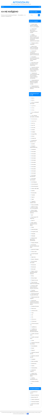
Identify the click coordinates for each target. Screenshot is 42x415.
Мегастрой (33, 269)
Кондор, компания (34, 242)
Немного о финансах (35, 399)
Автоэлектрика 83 (34, 184)
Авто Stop (33, 123)
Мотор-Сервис (34, 278)
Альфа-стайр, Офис (35, 188)
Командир (33, 233)
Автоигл (32, 136)
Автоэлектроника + (34, 186)
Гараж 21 (33, 197)
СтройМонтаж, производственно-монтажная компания (34, 330)
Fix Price (32, 107)
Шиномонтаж (33, 363)
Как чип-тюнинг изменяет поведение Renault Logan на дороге (34, 25)
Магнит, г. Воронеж (34, 259)
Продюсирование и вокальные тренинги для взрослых (34, 87)
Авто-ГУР (33, 125)
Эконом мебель (34, 367)
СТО (32, 314)
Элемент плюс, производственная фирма (33, 374)
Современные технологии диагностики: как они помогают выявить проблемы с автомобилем (34, 76)
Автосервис (33, 151)
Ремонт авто (33, 308)
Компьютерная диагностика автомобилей (33, 239)
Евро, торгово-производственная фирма (33, 224)
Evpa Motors (33, 105)
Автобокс (33, 129)
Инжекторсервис (34, 229)
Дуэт (32, 214)
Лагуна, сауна (34, 251)
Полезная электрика (35, 401)
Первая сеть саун (34, 280)
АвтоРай (33, 143)
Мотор (32, 275)
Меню (3, 6)
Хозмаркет (33, 359)
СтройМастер (33, 326)
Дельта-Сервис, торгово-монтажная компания (33, 211)
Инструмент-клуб (34, 231)
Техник (32, 340)
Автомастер (33, 138)
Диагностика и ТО (34, 397)
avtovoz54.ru (21, 2)
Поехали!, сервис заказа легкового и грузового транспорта (34, 287)
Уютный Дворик (34, 346)
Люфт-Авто (33, 257)
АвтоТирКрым (34, 182)
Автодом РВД (33, 134)
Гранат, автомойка (34, 204)
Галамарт (33, 194)
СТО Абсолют (33, 321)
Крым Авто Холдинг (35, 249)
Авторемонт (33, 149)
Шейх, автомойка (34, 361)
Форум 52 (33, 350)
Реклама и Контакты (35, 306)
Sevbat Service (33, 121)
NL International (34, 118)
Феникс (32, 348)
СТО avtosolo (33, 319)
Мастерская (33, 264)
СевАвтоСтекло (34, 310)
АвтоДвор (33, 131)
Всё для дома (33, 192)
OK (27, 413)
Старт (32, 312)
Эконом (32, 365)
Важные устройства (35, 395)
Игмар (32, 227)
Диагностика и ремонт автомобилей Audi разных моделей (34, 47)
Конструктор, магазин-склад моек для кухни (34, 246)
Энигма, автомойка (35, 381)
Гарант (32, 199)
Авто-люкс (33, 127)
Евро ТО (32, 220)
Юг (31, 383)
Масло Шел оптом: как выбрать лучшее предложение (34, 64)
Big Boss (32, 98)
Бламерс (33, 190)
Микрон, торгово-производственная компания (34, 272)
